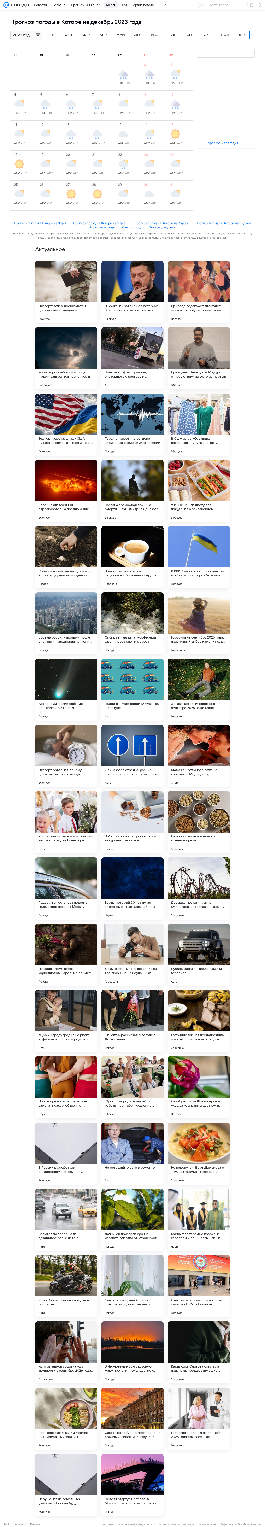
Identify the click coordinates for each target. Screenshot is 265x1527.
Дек (242, 35)
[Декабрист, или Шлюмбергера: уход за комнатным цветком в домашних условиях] (199, 1087)
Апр (103, 35)
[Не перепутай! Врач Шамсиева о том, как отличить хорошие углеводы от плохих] (199, 1154)
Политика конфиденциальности (136, 1524)
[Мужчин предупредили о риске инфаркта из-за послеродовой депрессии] (66, 1021)
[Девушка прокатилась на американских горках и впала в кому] (199, 888)
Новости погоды (102, 227)
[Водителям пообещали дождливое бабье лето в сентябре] (66, 1220)
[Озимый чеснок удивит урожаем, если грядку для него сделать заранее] (66, 557)
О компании (19, 1524)
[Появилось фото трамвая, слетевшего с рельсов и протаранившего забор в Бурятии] (132, 358)
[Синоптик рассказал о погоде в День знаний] (132, 1021)
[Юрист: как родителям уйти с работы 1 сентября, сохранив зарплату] (132, 1087)
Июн (138, 35)
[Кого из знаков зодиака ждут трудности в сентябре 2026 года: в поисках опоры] (66, 1352)
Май (120, 35)
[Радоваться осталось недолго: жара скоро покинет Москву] (66, 888)
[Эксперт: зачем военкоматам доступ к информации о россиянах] (66, 292)
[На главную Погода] (19, 5)
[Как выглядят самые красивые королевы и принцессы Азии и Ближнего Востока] (199, 1220)
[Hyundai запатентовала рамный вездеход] (199, 955)
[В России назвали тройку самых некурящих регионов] (132, 822)
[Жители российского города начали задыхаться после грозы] (66, 358)
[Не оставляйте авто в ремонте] (132, 1154)
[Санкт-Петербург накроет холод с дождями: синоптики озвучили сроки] (132, 1419)
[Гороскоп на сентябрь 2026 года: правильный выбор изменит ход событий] (199, 623)
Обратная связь (207, 1524)
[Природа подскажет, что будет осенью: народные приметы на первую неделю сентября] (199, 292)
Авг (172, 35)
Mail (6, 1524)
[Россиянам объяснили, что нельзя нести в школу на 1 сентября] (66, 822)
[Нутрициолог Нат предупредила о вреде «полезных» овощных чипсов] (199, 1021)
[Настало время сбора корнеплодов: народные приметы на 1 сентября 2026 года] (66, 955)
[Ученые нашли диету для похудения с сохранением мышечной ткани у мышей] (199, 491)
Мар (86, 35)
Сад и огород (132, 227)
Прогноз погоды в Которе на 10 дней (223, 223)
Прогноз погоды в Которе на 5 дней (100, 223)
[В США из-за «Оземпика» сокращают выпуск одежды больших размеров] (199, 425)
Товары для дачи (162, 227)
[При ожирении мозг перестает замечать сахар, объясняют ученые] (66, 1087)
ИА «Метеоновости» (249, 1524)
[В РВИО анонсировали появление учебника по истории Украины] (199, 557)
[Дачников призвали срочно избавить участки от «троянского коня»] (132, 1220)
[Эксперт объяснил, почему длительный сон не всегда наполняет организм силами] (66, 756)
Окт (207, 35)
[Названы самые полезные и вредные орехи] (199, 822)
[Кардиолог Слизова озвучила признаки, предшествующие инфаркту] (199, 1352)
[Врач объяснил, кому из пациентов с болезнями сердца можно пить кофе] (132, 557)
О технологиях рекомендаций (176, 1524)
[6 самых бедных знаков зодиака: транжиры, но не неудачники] (132, 955)
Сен (190, 35)
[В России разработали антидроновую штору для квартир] (66, 1154)
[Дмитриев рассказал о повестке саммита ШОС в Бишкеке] (199, 1286)
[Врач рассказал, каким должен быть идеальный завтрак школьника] (66, 1419)
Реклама (35, 1524)
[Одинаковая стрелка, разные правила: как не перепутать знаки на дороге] (132, 756)
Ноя (225, 35)
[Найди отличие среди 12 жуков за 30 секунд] (132, 690)
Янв (50, 35)
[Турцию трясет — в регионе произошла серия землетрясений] (132, 425)
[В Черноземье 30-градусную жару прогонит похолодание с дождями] (132, 1352)
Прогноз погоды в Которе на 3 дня (40, 223)
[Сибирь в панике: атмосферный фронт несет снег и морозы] (132, 623)
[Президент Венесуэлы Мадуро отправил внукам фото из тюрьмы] (199, 358)
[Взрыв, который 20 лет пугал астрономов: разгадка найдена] (132, 888)
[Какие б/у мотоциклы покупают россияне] (66, 1286)
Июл (155, 35)
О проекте (108, 1524)
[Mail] (6, 5)
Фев (68, 35)
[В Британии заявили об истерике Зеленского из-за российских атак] (132, 292)
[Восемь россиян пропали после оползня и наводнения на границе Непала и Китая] (66, 623)
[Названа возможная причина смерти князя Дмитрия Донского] (132, 491)
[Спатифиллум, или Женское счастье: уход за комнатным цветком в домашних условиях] (132, 1286)
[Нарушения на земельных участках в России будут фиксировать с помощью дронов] (66, 1485)
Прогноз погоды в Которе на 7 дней (161, 223)
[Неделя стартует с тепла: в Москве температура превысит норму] (132, 1485)
